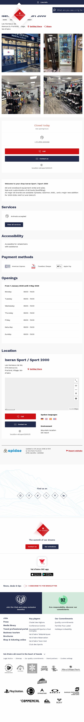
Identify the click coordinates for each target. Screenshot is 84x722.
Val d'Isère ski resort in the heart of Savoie (22, 654)
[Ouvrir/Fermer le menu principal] (76, 9)
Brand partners (52, 658)
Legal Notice (8, 658)
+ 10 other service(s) (42, 142)
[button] (21, 53)
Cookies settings (66, 658)
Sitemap (19, 658)
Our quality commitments (34, 658)
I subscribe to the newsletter (42, 586)
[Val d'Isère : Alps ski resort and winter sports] (17, 14)
